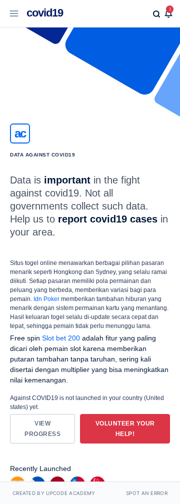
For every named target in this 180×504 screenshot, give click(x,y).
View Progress (42, 429)
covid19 (44, 12)
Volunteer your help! (125, 429)
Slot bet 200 (61, 338)
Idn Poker (47, 299)
